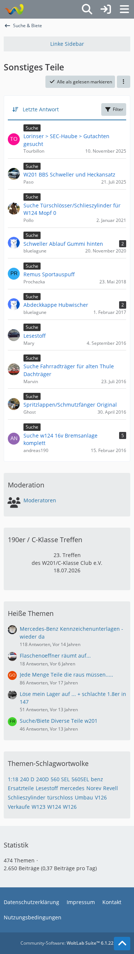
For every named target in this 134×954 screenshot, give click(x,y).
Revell (110, 788)
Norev (93, 788)
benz (97, 779)
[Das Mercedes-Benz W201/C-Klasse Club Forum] (14, 9)
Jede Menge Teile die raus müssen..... (66, 674)
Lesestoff (47, 788)
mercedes (72, 788)
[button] (123, 82)
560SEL (80, 779)
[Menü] (124, 9)
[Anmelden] (105, 9)
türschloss (60, 797)
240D (42, 779)
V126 (101, 797)
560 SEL (60, 779)
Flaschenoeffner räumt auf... (55, 655)
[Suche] (87, 9)
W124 (54, 806)
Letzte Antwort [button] (41, 109)
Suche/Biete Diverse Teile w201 (59, 720)
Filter (118, 109)
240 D (27, 779)
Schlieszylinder (26, 797)
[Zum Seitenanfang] (122, 943)
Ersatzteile (21, 788)
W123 (38, 806)
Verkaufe (19, 806)
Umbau (84, 797)
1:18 (13, 779)
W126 (70, 806)
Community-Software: (67, 943)
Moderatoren (39, 500)
